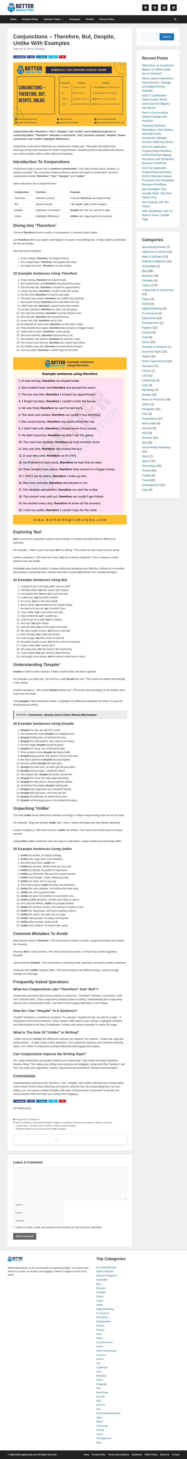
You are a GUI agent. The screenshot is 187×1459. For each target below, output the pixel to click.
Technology (149, 465)
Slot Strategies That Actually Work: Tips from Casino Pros (157, 193)
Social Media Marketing (156, 447)
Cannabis (147, 280)
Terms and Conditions (118, 1454)
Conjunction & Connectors (28, 1119)
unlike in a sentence (103, 1122)
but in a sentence (23, 1122)
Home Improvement (154, 361)
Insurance (148, 365)
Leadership (148, 380)
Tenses (146, 470)
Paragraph (74, 19)
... (56, 1139)
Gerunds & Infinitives (154, 346)
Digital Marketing (152, 308)
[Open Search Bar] (175, 19)
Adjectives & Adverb (154, 251)
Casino (146, 285)
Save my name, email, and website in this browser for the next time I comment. (59, 1227)
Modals (146, 394)
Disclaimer (137, 1454)
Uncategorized (150, 484)
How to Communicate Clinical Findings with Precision (155, 116)
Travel (145, 480)
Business (147, 275)
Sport (145, 456)
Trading (146, 475)
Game (145, 342)
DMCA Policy (151, 1454)
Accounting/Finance (154, 246)
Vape (145, 489)
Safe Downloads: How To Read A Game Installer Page (157, 215)
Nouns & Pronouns (153, 399)
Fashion (147, 327)
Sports (146, 460)
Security (147, 428)
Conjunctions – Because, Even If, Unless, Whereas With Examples (46, 1126)
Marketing (148, 389)
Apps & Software (152, 256)
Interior (146, 370)
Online (146, 404)
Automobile (149, 266)
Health (146, 356)
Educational (149, 318)
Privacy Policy (106, 19)
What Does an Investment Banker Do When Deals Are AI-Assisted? (158, 69)
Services (147, 437)
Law (144, 375)
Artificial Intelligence (154, 261)
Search (167, 36)
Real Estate (149, 423)
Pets (144, 413)
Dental (146, 303)
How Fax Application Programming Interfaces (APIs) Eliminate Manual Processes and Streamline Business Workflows (158, 155)
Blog (144, 270)
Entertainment (150, 322)
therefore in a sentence (83, 1122)
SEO (145, 432)
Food (145, 337)
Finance (147, 332)
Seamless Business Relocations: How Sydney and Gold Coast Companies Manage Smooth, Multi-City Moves (157, 133)
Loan (145, 385)
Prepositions (149, 418)
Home (13, 19)
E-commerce (150, 313)
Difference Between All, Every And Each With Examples (41, 1129)
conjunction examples (42, 1122)
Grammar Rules (30, 19)
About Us (164, 1454)
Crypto (146, 298)
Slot (144, 442)
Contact (90, 19)
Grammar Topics (52, 19)
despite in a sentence (62, 1122)
